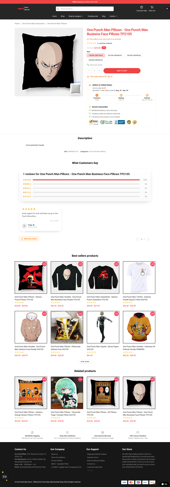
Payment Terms (92, 457)
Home (17, 23)
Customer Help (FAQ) (94, 467)
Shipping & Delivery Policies (96, 454)
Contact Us (91, 464)
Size (88, 52)
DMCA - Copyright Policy (60, 464)
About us (54, 454)
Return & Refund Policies (96, 461)
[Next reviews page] (149, 239)
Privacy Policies (56, 461)
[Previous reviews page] (137, 239)
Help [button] (165, 484)
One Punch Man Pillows (57, 23)
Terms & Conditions (58, 457)
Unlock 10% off (5, 477)
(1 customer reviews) (104, 43)
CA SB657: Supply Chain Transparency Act (66, 467)
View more (85, 361)
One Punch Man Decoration (33, 23)
